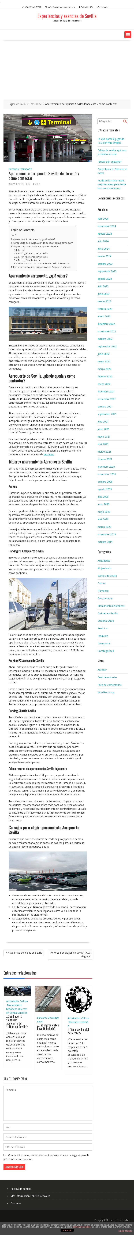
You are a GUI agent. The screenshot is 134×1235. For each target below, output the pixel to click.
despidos (49, 454)
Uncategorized (106, 651)
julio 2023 (103, 286)
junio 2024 (103, 248)
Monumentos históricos (111, 605)
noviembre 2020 (107, 474)
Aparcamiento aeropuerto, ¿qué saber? (34, 239)
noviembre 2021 (107, 399)
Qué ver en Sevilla (108, 613)
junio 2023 (103, 293)
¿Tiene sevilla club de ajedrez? (79, 1031)
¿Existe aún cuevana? (109, 161)
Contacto (15, 1203)
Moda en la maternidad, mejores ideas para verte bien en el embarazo (112, 184)
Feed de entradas (107, 677)
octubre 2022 (105, 339)
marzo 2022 (104, 369)
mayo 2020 (104, 511)
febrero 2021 (105, 459)
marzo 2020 (104, 526)
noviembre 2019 (107, 534)
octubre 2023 (105, 263)
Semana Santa (106, 620)
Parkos (21, 250)
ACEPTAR (67, 1230)
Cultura (24, 1001)
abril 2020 (103, 519)
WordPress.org (106, 692)
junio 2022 (103, 354)
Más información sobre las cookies (30, 1196)
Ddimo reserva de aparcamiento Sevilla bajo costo (43, 263)
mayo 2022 (104, 361)
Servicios (14, 169)
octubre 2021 (105, 406)
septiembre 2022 (107, 346)
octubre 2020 (105, 481)
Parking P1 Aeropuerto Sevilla (32, 253)
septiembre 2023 (107, 271)
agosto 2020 (105, 489)
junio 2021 (103, 429)
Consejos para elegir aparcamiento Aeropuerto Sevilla (42, 267)
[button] (127, 34)
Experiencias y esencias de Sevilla (67, 15)
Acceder (102, 669)
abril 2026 (103, 218)
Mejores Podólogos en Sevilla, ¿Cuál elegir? (70, 954)
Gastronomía (105, 598)
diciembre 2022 (106, 323)
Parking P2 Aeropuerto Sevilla (32, 256)
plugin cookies (125, 1231)
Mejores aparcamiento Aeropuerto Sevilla (35, 246)
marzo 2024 (104, 256)
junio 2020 (103, 504)
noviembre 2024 (107, 226)
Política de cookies (21, 1188)
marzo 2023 (104, 301)
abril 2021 (103, 444)
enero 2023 (104, 316)
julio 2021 (103, 421)
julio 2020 (103, 496)
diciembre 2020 (106, 466)
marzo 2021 (104, 451)
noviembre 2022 (107, 331)
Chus (37, 183)
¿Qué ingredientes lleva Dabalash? (48, 1027)
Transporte (25, 169)
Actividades (12, 1001)
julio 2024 (103, 241)
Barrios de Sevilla (107, 575)
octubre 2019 (105, 541)
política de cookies (82, 1227)
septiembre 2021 (107, 414)
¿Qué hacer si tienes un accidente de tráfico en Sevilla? (17, 1021)
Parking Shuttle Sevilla (29, 260)
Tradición (103, 636)
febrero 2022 (105, 376)
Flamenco (103, 590)
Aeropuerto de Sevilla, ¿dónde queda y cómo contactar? (43, 242)
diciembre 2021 (106, 391)
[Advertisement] (67, 66)
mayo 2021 (104, 436)
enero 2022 (104, 384)
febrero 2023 (105, 308)
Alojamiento (104, 568)
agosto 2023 (105, 278)
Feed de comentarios (110, 684)
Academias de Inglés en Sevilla (25, 952)
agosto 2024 (105, 233)
